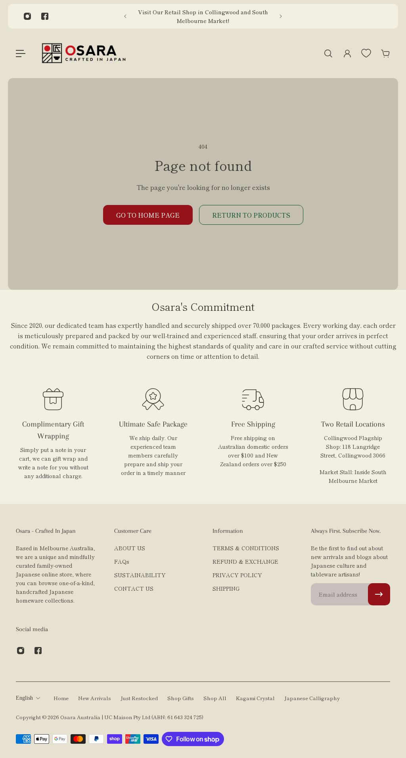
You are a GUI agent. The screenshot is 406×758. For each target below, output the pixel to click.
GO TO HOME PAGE (148, 215)
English (24, 698)
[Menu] (21, 53)
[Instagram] (27, 16)
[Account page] (347, 53)
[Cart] (385, 53)
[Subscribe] (379, 594)
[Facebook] (45, 16)
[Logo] (83, 53)
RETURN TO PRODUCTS (251, 215)
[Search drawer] (328, 53)
